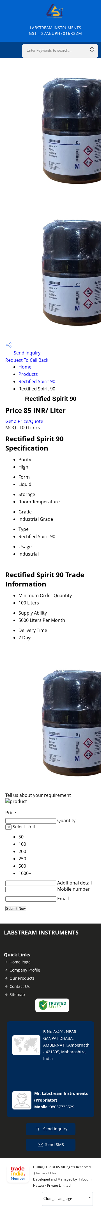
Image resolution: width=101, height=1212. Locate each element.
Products (28, 374)
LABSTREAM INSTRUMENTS (55, 30)
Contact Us (20, 986)
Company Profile (25, 970)
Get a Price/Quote (24, 421)
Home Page (20, 962)
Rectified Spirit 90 (37, 381)
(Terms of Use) (46, 1173)
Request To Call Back (26, 360)
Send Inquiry (26, 353)
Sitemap (17, 994)
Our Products (22, 978)
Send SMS (54, 1144)
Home (25, 367)
